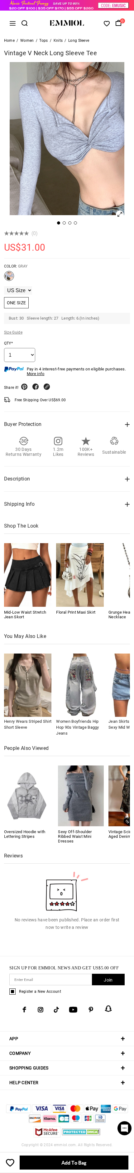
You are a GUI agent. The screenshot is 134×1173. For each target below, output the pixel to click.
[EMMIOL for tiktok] (56, 1009)
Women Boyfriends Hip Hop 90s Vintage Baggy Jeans (77, 727)
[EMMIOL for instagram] (40, 1009)
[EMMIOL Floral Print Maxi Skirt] (80, 574)
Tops (43, 40)
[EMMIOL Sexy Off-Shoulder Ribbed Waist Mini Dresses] (81, 796)
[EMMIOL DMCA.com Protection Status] (81, 1136)
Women (27, 40)
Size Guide (13, 332)
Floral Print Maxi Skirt (75, 612)
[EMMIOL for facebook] (24, 1009)
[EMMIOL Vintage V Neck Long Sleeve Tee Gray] (9, 278)
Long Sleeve (78, 40)
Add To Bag (73, 1163)
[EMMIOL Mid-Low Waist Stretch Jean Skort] (28, 574)
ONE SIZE (16, 302)
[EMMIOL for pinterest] (91, 1009)
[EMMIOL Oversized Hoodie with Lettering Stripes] (27, 796)
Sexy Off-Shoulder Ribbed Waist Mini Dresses (75, 836)
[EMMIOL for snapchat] (108, 1008)
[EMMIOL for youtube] (73, 1009)
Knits (58, 40)
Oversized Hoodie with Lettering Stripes (24, 834)
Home (9, 40)
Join (108, 979)
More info (36, 373)
